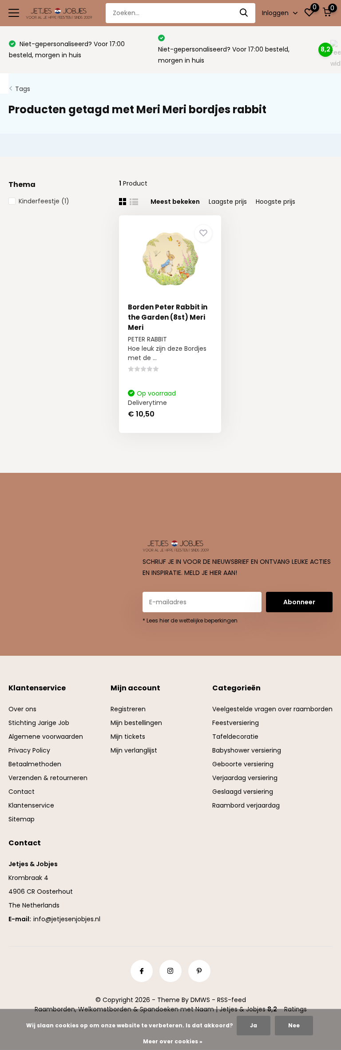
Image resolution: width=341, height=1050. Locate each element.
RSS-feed (231, 999)
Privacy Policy (29, 750)
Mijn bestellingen (136, 722)
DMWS (200, 999)
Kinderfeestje (44, 201)
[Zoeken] (244, 13)
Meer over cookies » (172, 1041)
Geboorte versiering (243, 764)
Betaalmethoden (34, 764)
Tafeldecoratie (235, 736)
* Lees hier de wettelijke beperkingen (190, 620)
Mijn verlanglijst (134, 750)
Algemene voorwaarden (45, 736)
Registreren (128, 709)
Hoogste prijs (275, 201)
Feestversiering (235, 722)
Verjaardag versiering (245, 777)
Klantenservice (31, 805)
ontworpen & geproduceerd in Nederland (232, 49)
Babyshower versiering (246, 750)
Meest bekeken (175, 201)
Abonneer (299, 602)
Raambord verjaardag (246, 805)
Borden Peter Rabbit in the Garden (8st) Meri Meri (167, 317)
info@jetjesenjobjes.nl (66, 919)
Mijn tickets (128, 736)
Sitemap (21, 819)
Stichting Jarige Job (38, 722)
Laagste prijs (228, 201)
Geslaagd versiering (242, 791)
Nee (294, 1025)
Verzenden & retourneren (47, 777)
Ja (253, 1025)
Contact (21, 791)
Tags (22, 88)
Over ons (22, 709)
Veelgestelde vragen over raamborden (272, 709)
